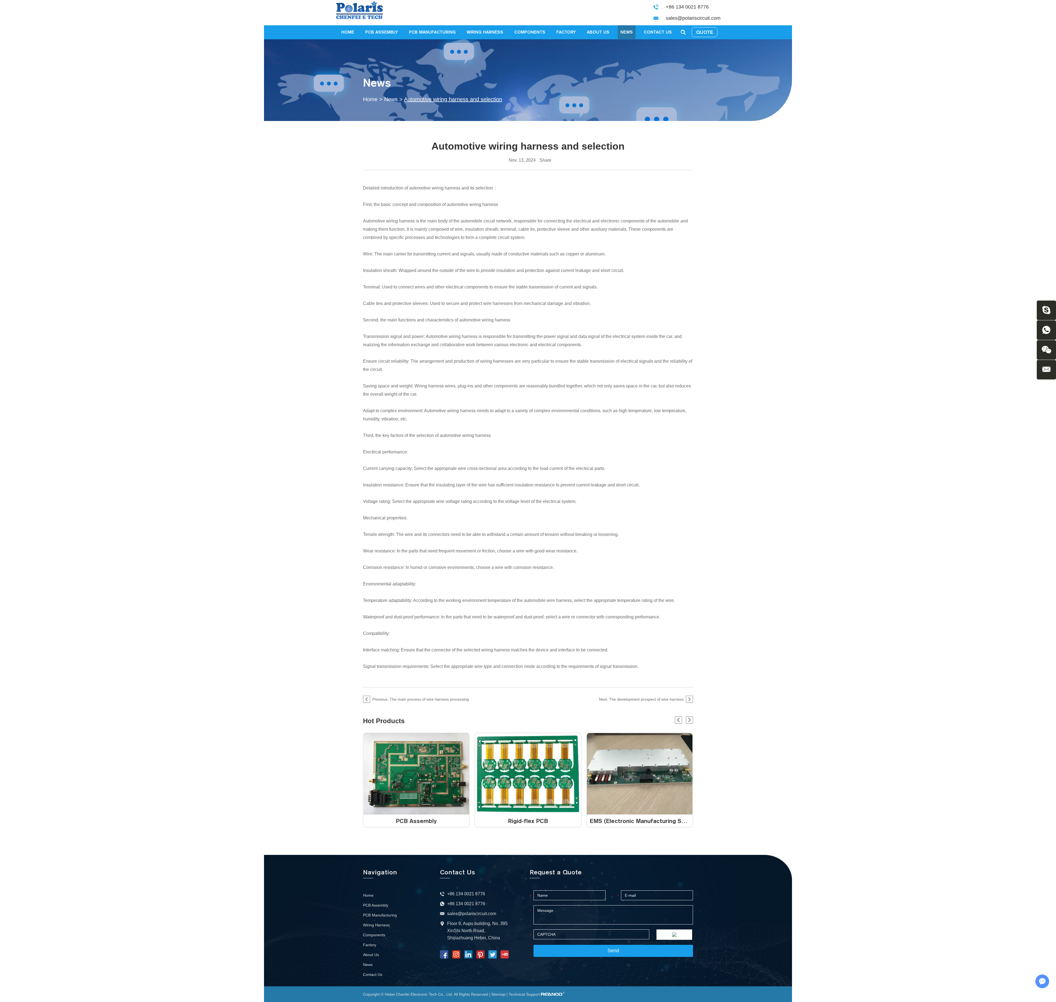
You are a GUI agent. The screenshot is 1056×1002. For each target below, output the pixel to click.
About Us (598, 32)
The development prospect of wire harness (646, 699)
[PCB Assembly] (416, 773)
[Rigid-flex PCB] (528, 773)
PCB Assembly (381, 32)
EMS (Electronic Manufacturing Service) (645, 820)
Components (529, 32)
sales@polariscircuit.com (693, 18)
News (626, 32)
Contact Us (658, 32)
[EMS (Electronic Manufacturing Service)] (640, 773)
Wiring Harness (485, 32)
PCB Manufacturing (432, 32)
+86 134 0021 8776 (466, 903)
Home (347, 32)
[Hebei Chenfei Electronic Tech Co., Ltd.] (363, 12)
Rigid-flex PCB (528, 820)
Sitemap (498, 994)
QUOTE (704, 32)
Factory (566, 32)
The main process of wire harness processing (429, 699)
